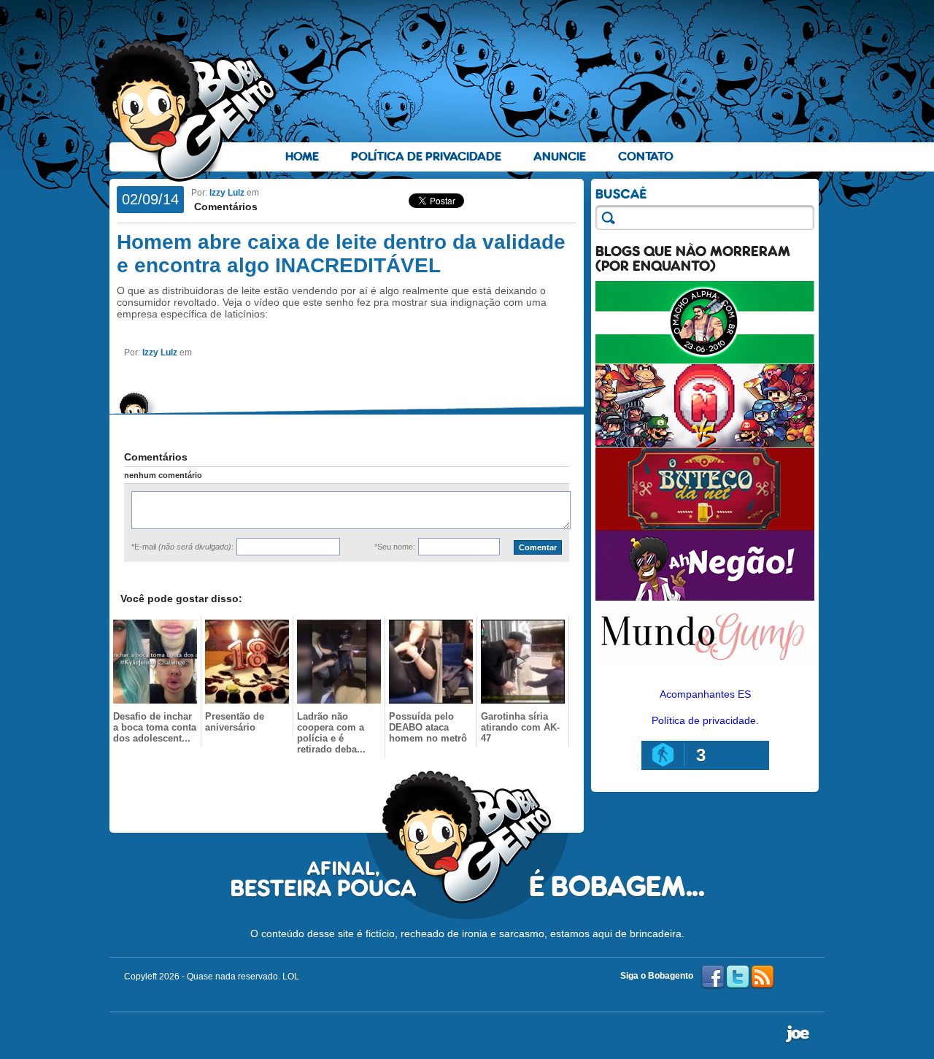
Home (302, 156)
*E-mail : (182, 546)
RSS (762, 977)
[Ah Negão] (704, 597)
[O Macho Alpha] (704, 360)
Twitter (737, 977)
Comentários (224, 206)
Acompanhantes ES (705, 694)
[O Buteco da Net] (704, 527)
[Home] (186, 110)
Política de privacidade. (705, 720)
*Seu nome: (394, 546)
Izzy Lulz (226, 193)
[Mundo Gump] (704, 670)
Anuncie (559, 156)
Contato (646, 156)
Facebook (712, 977)
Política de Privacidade (426, 156)
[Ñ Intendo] (704, 444)
